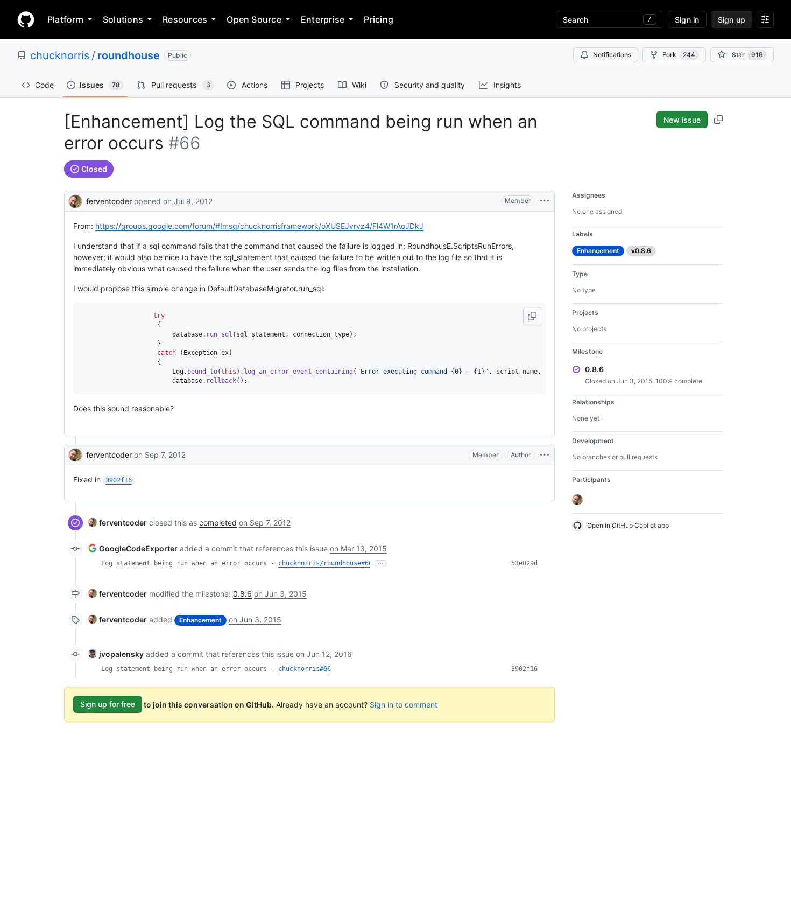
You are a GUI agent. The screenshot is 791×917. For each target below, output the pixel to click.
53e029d (524, 563)
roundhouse (128, 55)
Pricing (378, 19)
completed (218, 522)
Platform (65, 19)
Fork (678, 55)
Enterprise (322, 19)
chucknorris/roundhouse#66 (325, 563)
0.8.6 (242, 593)
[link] (117, 522)
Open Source (254, 19)
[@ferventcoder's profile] (75, 200)
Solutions (123, 19)
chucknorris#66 (304, 669)
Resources (185, 19)
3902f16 (524, 669)
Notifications (612, 55)
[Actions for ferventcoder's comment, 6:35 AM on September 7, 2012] (544, 455)
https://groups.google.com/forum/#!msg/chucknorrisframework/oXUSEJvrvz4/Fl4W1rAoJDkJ (259, 225)
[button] (532, 316)
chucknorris (59, 55)
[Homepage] (25, 19)
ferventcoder (109, 201)
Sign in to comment (403, 704)
